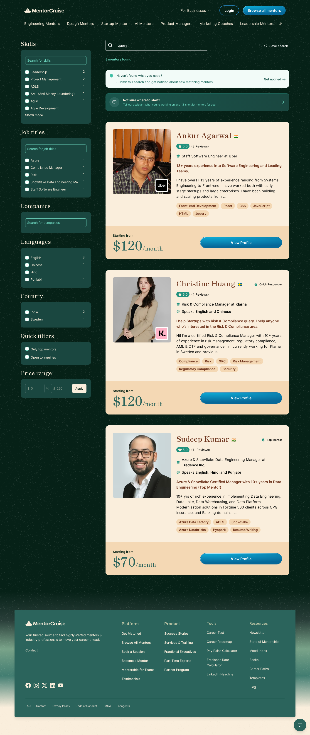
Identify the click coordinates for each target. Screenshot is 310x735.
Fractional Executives (180, 651)
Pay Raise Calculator (222, 651)
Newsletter (257, 632)
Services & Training (178, 642)
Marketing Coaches (216, 23)
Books (253, 660)
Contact (31, 650)
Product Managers (176, 23)
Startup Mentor (114, 23)
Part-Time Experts (177, 661)
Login (229, 10)
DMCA (107, 706)
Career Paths (259, 669)
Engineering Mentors (42, 23)
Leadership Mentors (257, 23)
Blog (252, 687)
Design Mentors (80, 23)
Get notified (272, 79)
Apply (79, 388)
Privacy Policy (61, 706)
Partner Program (176, 670)
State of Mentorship (264, 641)
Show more (34, 115)
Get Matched (131, 633)
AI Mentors (144, 23)
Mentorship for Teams (138, 670)
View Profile (241, 242)
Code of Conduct (86, 706)
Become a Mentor (135, 661)
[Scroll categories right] (282, 23)
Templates (257, 678)
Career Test (215, 632)
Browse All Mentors (136, 642)
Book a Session (133, 651)
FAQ (28, 706)
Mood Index (258, 651)
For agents (123, 706)
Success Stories (176, 633)
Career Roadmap (219, 641)
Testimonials (131, 679)
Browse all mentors (264, 10)
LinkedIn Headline (220, 674)
